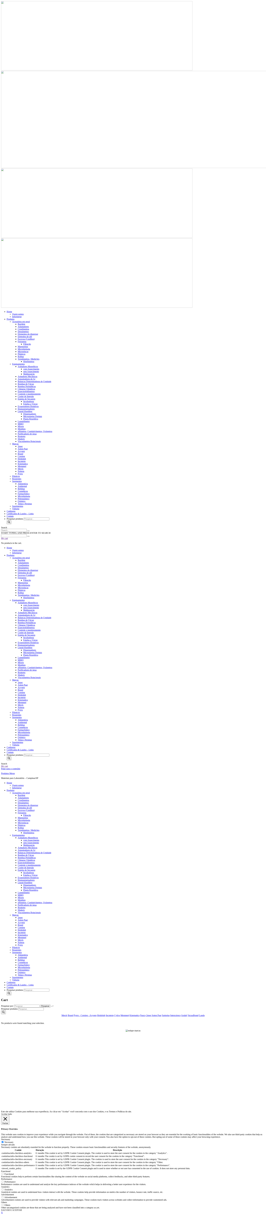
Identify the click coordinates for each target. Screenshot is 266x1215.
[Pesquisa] (9, 522)
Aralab (184, 1015)
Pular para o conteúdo (10, 768)
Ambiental (22, 957)
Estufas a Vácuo (30, 875)
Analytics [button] (5, 1187)
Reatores (21, 907)
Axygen (21, 922)
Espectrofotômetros (26, 862)
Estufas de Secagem (26, 870)
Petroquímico (23, 970)
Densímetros (23, 803)
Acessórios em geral (21, 793)
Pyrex (20, 945)
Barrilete (21, 795)
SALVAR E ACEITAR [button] (11, 1210)
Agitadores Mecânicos (27, 847)
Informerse (17, 788)
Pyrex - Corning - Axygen (85, 1015)
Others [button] (4, 1202)
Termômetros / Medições (28, 830)
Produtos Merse (8, 773)
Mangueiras (23, 818)
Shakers (21, 910)
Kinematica (23, 935)
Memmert (22, 937)
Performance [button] (6, 1179)
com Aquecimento (31, 840)
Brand (20, 925)
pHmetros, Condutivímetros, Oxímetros (35, 902)
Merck (20, 940)
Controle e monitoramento (29, 865)
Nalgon (21, 942)
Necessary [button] (5, 1139)
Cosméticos (23, 962)
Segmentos (17, 952)
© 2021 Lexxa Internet (133, 1107)
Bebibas (21, 960)
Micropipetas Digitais (32, 887)
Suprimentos (17, 977)
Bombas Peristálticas (27, 857)
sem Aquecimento (31, 843)
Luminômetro (24, 892)
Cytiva (117, 1015)
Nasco (143, 1015)
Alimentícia (23, 955)
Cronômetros (23, 800)
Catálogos (11, 982)
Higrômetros (28, 833)
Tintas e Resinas (25, 975)
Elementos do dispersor (28, 805)
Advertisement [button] (7, 1194)
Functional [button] (5, 1171)
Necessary (8, 1142)
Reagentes (16, 950)
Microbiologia (24, 820)
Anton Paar (23, 920)
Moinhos (21, 900)
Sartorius (166, 1015)
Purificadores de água (27, 905)
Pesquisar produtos (15, 519)
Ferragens (22, 813)
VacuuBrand (193, 1015)
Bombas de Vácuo (26, 855)
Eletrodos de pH (25, 808)
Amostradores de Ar (26, 850)
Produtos (10, 790)
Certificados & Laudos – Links (20, 985)
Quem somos (18, 785)
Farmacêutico (24, 965)
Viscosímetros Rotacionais (29, 912)
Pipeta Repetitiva (30, 890)
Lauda (202, 1015)
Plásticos (21, 825)
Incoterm (21, 932)
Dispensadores (29, 885)
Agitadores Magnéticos (28, 838)
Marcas (15, 915)
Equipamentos (18, 835)
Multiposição (29, 845)
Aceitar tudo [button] (6, 1114)
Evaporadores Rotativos (28, 877)
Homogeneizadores (26, 880)
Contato (10, 987)
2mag (20, 917)
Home (9, 783)
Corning (21, 927)
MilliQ (21, 895)
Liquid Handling (25, 882)
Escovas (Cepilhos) (26, 810)
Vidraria (15, 980)
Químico (21, 972)
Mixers (21, 897)
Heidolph (22, 930)
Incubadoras (28, 872)
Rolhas (21, 828)
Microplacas (23, 823)
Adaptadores (23, 798)
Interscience (175, 1015)
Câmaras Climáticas (26, 860)
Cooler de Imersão (26, 867)
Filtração (27, 815)
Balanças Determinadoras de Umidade (34, 852)
